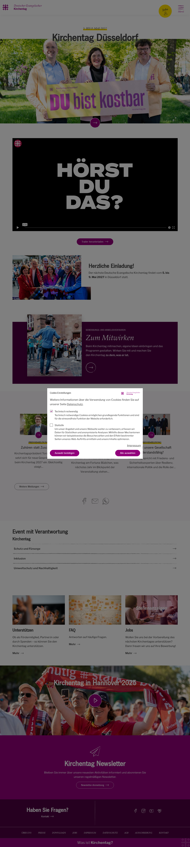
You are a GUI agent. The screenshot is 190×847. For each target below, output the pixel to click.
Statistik (59, 425)
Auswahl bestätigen (65, 452)
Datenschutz (75, 404)
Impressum (134, 445)
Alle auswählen (127, 452)
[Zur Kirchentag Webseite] (130, 393)
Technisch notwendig (66, 411)
